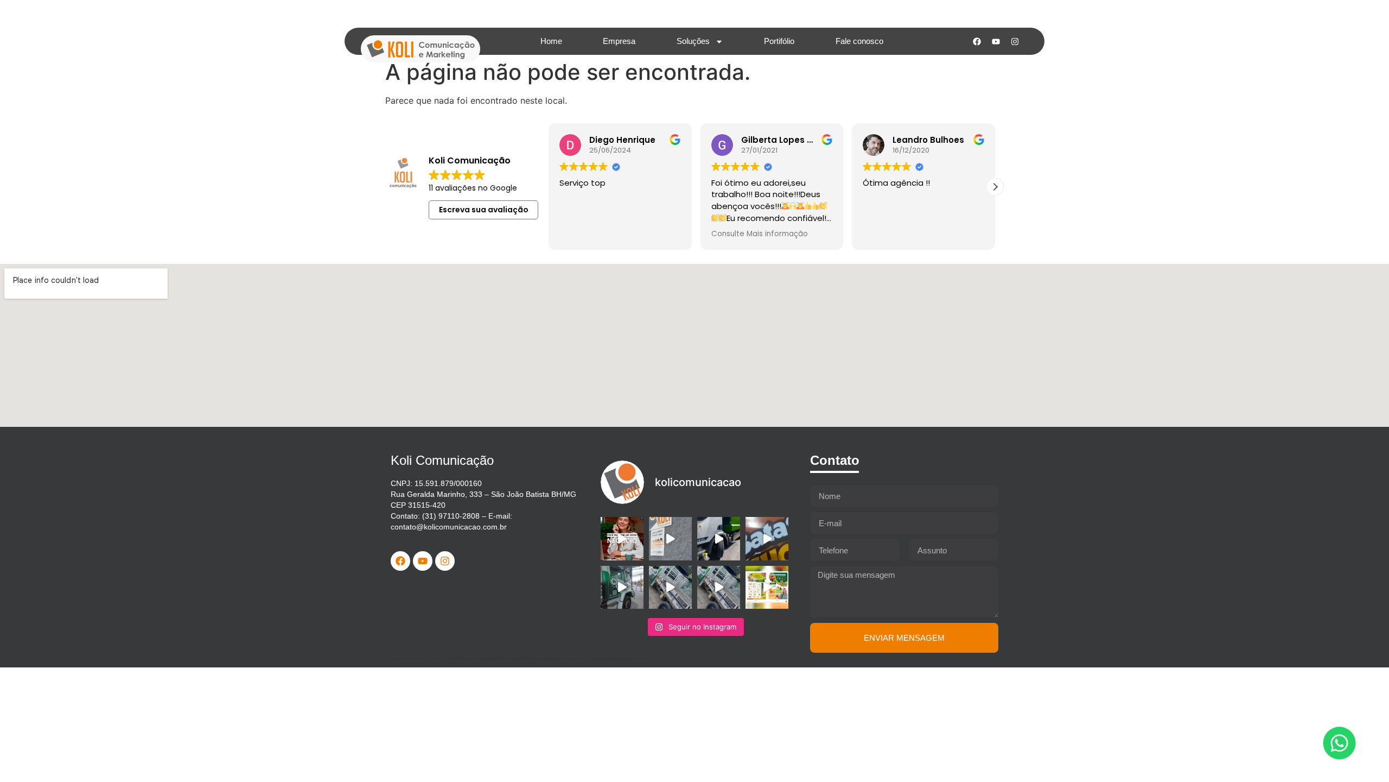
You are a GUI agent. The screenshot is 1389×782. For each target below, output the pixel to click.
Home (551, 41)
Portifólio (779, 41)
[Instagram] (1014, 41)
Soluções (693, 41)
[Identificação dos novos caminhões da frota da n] (718, 538)
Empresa (619, 41)
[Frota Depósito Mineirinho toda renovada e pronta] (622, 587)
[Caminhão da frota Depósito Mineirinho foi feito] (670, 587)
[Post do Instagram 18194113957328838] (767, 538)
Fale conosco (859, 41)
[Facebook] (977, 41)
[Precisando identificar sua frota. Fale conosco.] (670, 538)
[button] (995, 187)
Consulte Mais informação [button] (759, 234)
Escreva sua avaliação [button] (483, 209)
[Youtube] (995, 41)
